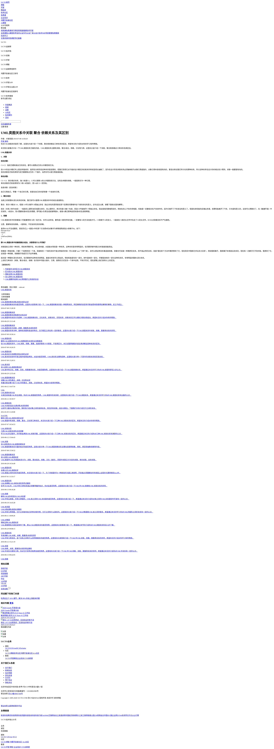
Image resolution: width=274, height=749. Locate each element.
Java (2, 416)
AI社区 (7, 112)
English (7, 677)
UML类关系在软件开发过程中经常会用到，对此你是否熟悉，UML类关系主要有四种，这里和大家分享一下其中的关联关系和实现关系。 (52, 357)
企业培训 (4, 18)
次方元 (129, 715)
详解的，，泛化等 (15, 380)
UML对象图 (5, 520)
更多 (12, 603)
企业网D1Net (117, 715)
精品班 (3, 10)
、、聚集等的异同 (19, 328)
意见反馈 (8, 675)
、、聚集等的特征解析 (16, 548)
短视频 (18, 30)
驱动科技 (31, 715)
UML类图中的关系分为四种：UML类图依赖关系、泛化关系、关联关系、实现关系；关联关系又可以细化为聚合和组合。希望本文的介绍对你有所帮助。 (58, 317)
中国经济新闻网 (71, 715)
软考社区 (4, 12)
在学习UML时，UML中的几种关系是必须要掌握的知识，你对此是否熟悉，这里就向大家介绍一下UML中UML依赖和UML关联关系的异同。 (54, 486)
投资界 (124, 715)
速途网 (63, 715)
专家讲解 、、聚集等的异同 (18, 535)
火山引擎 (135, 715)
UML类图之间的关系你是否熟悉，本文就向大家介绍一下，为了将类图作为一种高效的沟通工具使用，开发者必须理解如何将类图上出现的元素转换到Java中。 (61, 473)
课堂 (13, 38)
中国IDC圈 (108, 715)
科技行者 (38, 715)
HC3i (18, 648)
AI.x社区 (36, 653)
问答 (9, 38)
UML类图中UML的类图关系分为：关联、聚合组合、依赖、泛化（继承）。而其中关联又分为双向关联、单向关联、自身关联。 (49, 460)
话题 (7, 110)
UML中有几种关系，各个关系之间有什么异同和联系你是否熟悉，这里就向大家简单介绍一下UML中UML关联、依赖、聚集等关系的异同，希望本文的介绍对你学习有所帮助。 (67, 538)
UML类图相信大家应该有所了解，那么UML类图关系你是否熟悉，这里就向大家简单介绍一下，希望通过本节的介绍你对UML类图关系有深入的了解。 (58, 525)
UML (3, 390)
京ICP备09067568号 (15, 694)
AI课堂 (3, 23)
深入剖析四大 (13, 444)
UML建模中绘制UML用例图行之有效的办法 (22, 279)
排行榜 (13, 30)
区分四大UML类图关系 (14, 271)
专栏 (16, 38)
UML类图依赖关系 (8, 312)
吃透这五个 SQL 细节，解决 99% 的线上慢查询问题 (20, 598)
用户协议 (8, 680)
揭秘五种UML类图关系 (14, 274)
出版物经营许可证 (15, 706)
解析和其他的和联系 (21, 341)
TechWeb (45, 715)
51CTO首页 (5, 2)
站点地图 (8, 673)
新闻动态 (8, 670)
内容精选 (8, 105)
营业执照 (4, 706)
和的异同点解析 (15, 483)
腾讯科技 (11, 715)
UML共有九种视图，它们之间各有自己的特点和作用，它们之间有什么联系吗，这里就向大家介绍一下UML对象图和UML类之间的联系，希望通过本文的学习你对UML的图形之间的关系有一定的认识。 (77, 512)
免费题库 (55, 33)
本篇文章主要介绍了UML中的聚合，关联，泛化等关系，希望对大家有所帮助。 (31, 383)
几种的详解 (12, 431)
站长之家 (57, 715)
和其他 (14, 315)
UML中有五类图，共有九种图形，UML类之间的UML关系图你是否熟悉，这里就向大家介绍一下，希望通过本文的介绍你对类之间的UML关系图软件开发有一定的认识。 (65, 499)
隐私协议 (8, 682)
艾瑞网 (51, 715)
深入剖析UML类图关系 (14, 277)
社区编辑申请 (6, 124)
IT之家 (80, 715)
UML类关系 (5, 365)
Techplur (23, 648)
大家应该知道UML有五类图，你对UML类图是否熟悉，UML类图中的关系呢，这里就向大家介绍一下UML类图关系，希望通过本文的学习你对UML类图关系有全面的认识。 (66, 395)
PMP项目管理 (47, 33)
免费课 (3, 15)
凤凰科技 (24, 715)
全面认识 (9, 470)
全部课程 (4, 33)
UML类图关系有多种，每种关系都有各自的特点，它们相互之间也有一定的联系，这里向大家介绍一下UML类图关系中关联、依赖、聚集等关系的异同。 (58, 331)
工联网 (85, 715)
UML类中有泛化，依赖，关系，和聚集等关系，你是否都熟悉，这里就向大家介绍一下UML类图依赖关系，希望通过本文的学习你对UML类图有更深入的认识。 (61, 370)
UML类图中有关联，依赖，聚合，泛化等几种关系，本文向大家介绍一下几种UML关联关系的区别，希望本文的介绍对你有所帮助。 (51, 421)
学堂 (2, 7)
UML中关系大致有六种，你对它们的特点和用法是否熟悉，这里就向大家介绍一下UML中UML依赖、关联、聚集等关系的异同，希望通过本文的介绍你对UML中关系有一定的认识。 (69, 551)
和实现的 (14, 354)
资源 (6, 38)
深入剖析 (11, 367)
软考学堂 (30, 30)
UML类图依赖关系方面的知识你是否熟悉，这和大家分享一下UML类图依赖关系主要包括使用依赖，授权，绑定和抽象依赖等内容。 (51, 447)
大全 (8, 393)
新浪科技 (4, 715)
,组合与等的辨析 (15, 406)
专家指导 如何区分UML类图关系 (17, 269)
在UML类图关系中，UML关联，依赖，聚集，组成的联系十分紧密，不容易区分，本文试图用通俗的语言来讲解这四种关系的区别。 (51, 344)
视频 (7, 107)
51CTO (7, 648)
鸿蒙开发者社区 (7, 20)
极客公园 (91, 715)
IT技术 (39, 33)
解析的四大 (13, 496)
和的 (14, 302)
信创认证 (19, 33)
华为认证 (26, 33)
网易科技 (18, 715)
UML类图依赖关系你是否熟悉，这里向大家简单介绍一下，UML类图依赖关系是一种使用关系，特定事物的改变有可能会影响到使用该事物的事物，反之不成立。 (62, 304)
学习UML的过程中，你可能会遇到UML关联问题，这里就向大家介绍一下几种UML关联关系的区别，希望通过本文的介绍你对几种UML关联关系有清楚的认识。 (61, 434)
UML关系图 (5, 507)
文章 (2, 38)
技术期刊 (8, 115)
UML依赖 (4, 494)
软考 (14, 33)
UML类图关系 (6, 290)
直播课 (24, 30)
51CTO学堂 (9, 658)
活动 (7, 117)
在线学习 (4, 36)
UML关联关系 (6, 428)
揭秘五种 (9, 522)
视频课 (3, 30)
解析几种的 (12, 418)
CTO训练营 (28, 658)
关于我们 (8, 668)
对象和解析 (11, 509)
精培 (15, 658)
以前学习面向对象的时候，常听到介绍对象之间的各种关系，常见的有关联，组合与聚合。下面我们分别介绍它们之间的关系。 (49, 408)
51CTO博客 (9, 653)
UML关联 (4, 442)
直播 (19, 38)
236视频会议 (99, 715)
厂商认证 (33, 33)
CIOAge (13, 648)
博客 (2, 5)
